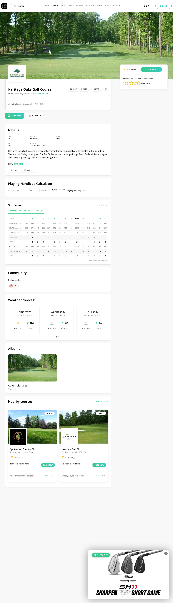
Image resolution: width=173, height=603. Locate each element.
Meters (105, 205)
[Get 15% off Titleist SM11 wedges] (128, 574)
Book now (48, 465)
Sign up (163, 6)
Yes (36, 104)
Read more (19, 164)
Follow (73, 89)
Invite (84, 89)
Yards (98, 205)
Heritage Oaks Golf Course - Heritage (26, 210)
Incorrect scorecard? (98, 261)
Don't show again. (129, 597)
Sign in (145, 6)
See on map (43, 94)
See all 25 (100, 401)
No (41, 104)
